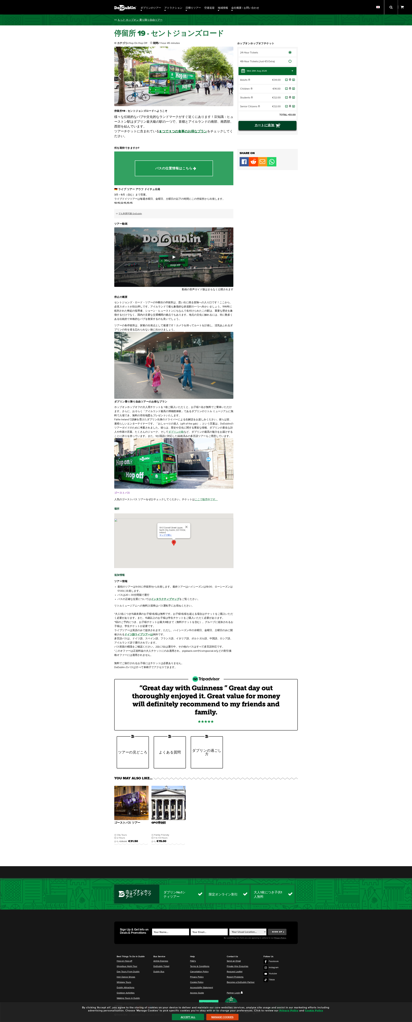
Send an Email (234, 961)
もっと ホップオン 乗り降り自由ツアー (140, 20)
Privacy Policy (197, 977)
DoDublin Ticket (161, 966)
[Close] (186, 527)
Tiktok (272, 980)
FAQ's (193, 961)
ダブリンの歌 (176, 432)
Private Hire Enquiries (237, 966)
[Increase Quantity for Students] (293, 97)
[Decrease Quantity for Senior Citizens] (286, 106)
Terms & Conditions (199, 966)
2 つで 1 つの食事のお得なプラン (183, 131)
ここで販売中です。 (206, 499)
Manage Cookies (222, 1017)
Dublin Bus (158, 972)
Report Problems (235, 977)
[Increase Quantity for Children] (293, 88)
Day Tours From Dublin (128, 972)
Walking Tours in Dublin (128, 998)
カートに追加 (265, 125)
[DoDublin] (125, 3)
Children (250, 89)
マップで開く (165, 535)
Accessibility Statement (201, 987)
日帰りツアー (193, 8)
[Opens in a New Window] (253, 165)
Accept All (188, 1017)
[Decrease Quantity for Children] (286, 88)
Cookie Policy (196, 982)
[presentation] (131, 817)
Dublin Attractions (125, 987)
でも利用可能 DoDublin (130, 214)
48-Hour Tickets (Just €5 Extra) (257, 61)
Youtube (273, 973)
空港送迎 (209, 8)
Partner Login (233, 993)
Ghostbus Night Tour (127, 966)
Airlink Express (160, 961)
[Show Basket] (405, 7)
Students (250, 98)
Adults (246, 80)
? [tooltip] (249, 80)
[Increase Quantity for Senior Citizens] (293, 106)
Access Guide (197, 993)
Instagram (273, 967)
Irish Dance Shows (126, 977)
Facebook (274, 961)
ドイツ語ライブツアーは (139, 634)
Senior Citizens (250, 107)
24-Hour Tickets (249, 52)
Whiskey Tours (124, 982)
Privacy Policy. (280, 938)
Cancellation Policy (199, 972)
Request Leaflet (234, 972)
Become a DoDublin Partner (241, 982)
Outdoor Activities (126, 993)
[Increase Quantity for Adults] (293, 80)
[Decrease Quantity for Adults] (286, 80)
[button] (119, 76)
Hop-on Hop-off (124, 961)
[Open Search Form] (391, 7)
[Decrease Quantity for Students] (286, 97)
